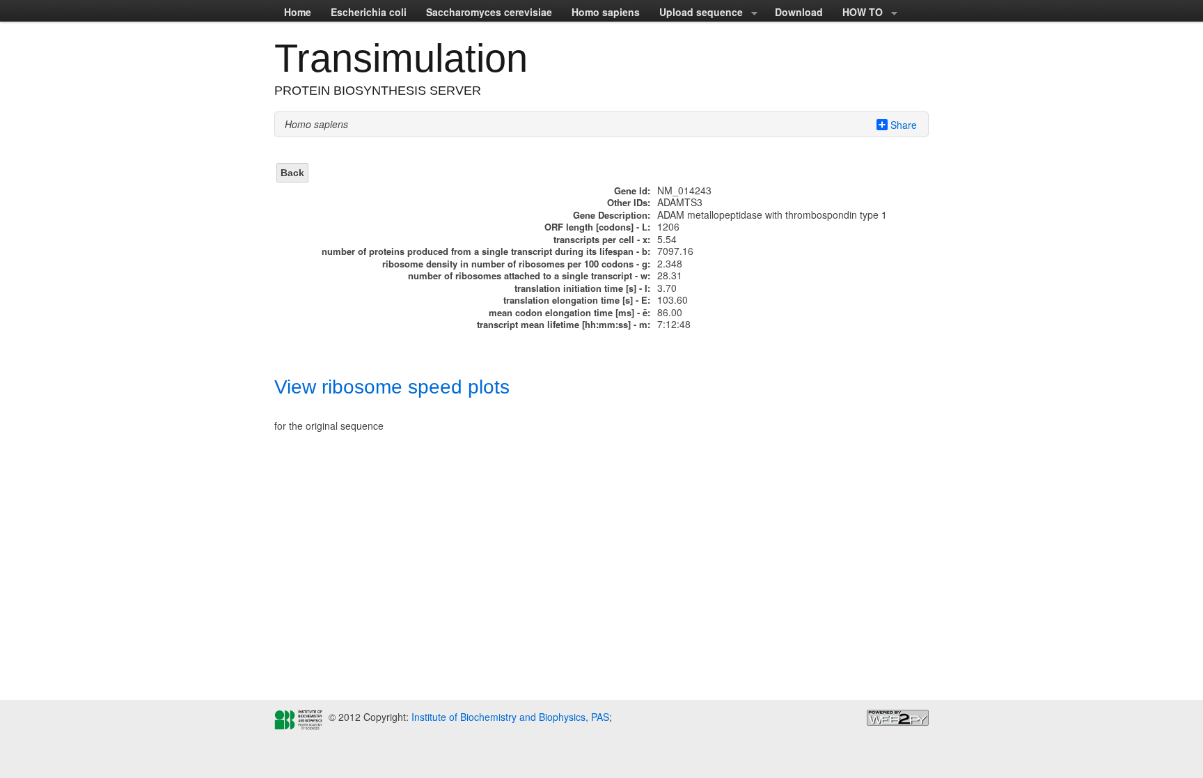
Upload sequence (696, 13)
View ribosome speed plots (392, 387)
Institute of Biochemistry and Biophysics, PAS (509, 717)
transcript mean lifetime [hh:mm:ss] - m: (563, 324)
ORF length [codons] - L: (597, 226)
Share (903, 124)
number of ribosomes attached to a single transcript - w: (529, 275)
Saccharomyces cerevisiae (489, 12)
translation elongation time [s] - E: (576, 299)
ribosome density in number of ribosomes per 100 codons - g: (516, 263)
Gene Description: (611, 214)
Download (799, 12)
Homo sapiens (606, 12)
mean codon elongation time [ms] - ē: (569, 312)
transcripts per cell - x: (601, 239)
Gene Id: (632, 190)
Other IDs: (628, 202)
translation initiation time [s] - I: (582, 288)
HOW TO (858, 13)
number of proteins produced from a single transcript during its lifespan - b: (486, 251)
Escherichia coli (369, 12)
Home (297, 12)
